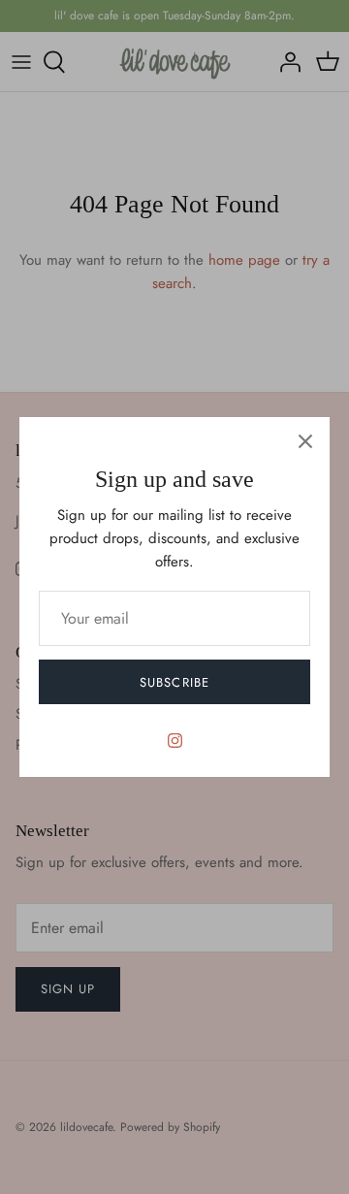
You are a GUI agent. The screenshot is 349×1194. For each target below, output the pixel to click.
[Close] (305, 441)
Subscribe (174, 682)
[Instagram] (175, 740)
